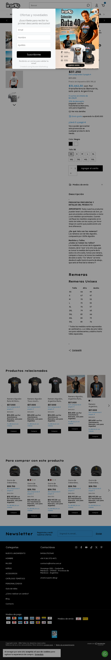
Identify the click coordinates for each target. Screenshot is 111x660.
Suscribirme (34, 54)
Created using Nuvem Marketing (34, 66)
